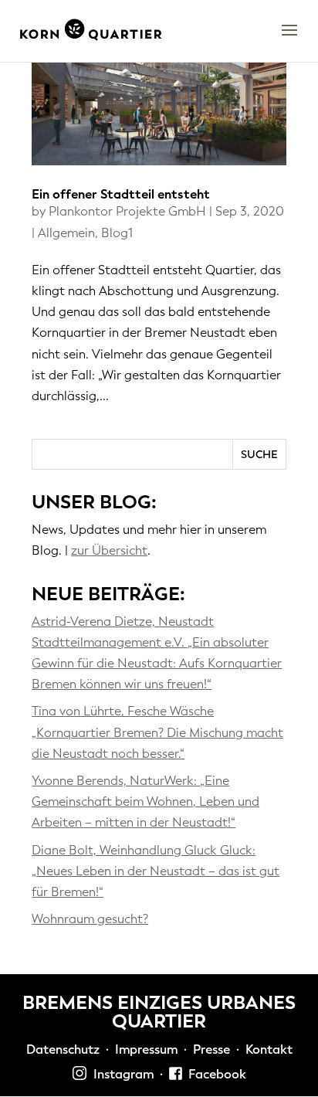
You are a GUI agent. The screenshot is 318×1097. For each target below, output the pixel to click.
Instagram (120, 1074)
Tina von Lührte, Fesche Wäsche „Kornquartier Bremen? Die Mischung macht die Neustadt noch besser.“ (157, 732)
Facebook (214, 1074)
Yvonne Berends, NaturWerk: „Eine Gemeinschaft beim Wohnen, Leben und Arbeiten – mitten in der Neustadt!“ (145, 801)
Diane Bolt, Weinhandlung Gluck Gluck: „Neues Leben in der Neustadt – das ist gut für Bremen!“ (155, 871)
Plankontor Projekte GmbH (127, 211)
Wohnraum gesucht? (90, 919)
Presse (211, 1049)
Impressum (146, 1049)
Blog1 (117, 233)
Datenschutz (63, 1049)
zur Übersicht (109, 550)
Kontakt (269, 1049)
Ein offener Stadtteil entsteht (121, 194)
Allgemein (66, 233)
